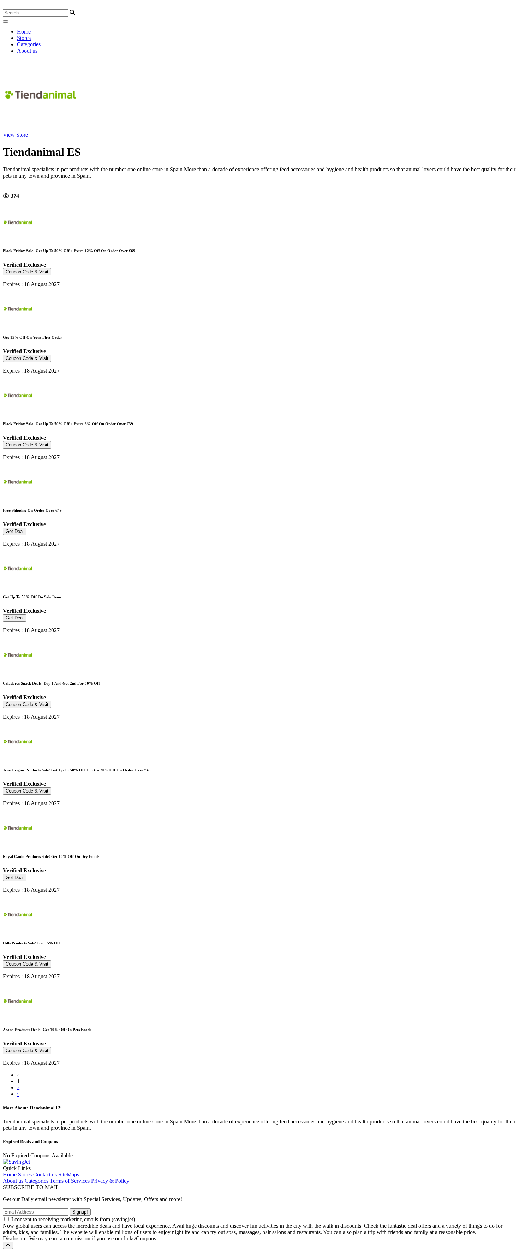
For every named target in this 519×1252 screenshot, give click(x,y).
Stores (24, 38)
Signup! (80, 1212)
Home (24, 32)
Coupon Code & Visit (27, 271)
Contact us (45, 1174)
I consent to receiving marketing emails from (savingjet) (73, 1219)
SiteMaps (68, 1174)
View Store (15, 135)
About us (27, 51)
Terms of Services (70, 1181)
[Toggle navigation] (5, 21)
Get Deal (15, 531)
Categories (29, 44)
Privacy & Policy (110, 1181)
